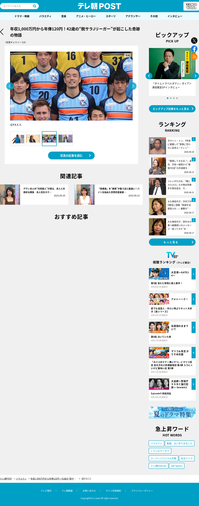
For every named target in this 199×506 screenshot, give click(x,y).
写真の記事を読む (71, 155)
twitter (194, 40)
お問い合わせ (89, 490)
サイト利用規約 (113, 490)
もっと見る (171, 242)
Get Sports (176, 465)
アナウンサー (132, 16)
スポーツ (111, 16)
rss (194, 57)
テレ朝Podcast (158, 465)
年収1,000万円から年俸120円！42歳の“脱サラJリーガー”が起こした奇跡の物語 (55, 478)
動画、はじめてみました (179, 443)
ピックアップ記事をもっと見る (171, 109)
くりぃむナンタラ (160, 450)
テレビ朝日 (46, 490)
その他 (154, 16)
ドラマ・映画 (21, 16)
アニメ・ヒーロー (86, 16)
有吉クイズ (187, 458)
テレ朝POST (99, 6)
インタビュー (174, 16)
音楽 (63, 16)
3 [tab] (174, 98)
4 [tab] (177, 98)
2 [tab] (170, 98)
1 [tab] (167, 98)
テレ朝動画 (67, 490)
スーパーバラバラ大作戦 (163, 458)
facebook (194, 48)
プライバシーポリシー (142, 490)
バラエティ (45, 16)
